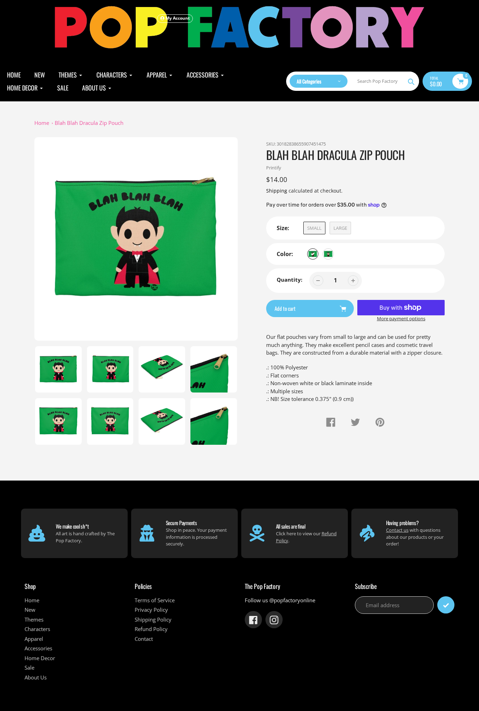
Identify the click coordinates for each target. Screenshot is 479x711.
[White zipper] (328, 254)
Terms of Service (155, 600)
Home (41, 122)
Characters (37, 628)
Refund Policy (151, 628)
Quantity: (289, 279)
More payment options (401, 318)
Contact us (397, 530)
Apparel (34, 638)
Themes (34, 619)
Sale (29, 667)
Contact (144, 638)
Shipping (276, 190)
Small (314, 228)
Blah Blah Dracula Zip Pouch (89, 122)
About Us (36, 677)
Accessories (38, 648)
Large (340, 228)
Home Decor (40, 658)
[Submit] (445, 604)
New (30, 609)
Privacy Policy (151, 609)
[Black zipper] (312, 254)
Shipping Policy (153, 619)
